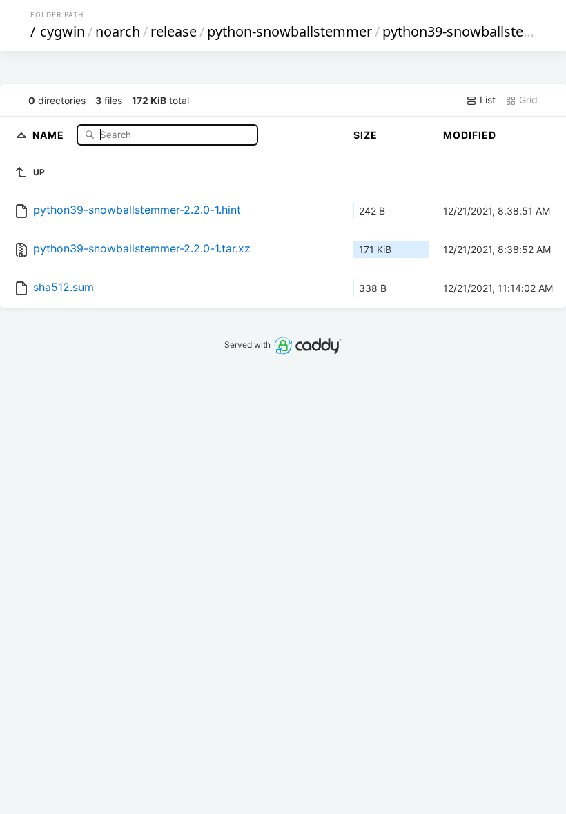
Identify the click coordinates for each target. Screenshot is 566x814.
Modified (469, 135)
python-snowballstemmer (289, 31)
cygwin (62, 31)
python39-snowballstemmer (472, 31)
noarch (117, 31)
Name (49, 134)
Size (365, 135)
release (173, 31)
